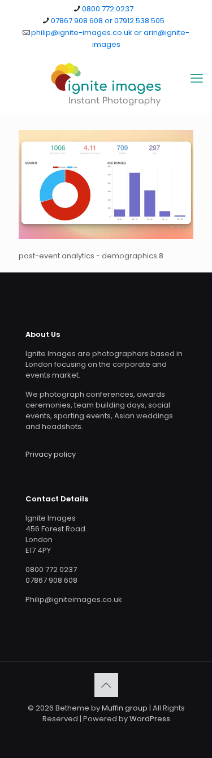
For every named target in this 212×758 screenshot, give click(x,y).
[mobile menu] (196, 78)
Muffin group (125, 708)
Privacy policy (50, 454)
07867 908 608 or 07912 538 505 (108, 20)
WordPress (149, 718)
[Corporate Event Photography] (106, 84)
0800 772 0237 (107, 8)
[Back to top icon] (106, 685)
